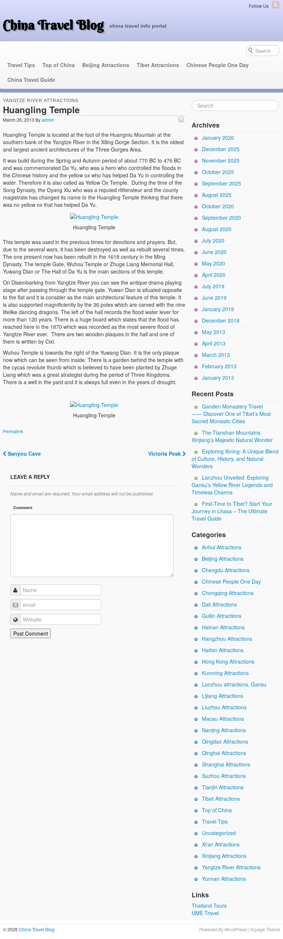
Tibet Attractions (158, 65)
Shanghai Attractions (226, 764)
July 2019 (213, 286)
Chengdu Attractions (225, 570)
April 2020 (214, 274)
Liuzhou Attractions (224, 707)
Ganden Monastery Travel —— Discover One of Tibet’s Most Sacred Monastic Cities (231, 414)
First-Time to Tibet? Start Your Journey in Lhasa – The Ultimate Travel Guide (232, 511)
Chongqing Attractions (228, 593)
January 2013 (218, 377)
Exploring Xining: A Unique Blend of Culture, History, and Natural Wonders (235, 459)
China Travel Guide (31, 79)
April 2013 (214, 343)
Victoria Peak (165, 453)
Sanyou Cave (23, 453)
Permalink (13, 431)
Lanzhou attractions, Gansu (234, 684)
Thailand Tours (209, 905)
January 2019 (218, 309)
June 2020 (214, 251)
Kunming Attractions (225, 673)
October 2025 (218, 171)
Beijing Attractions (105, 65)
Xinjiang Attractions (224, 855)
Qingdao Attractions (225, 741)
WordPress (235, 929)
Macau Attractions (223, 718)
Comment (22, 507)
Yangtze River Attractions (40, 100)
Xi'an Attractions (221, 844)
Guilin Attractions (221, 615)
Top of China (58, 65)
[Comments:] (182, 119)
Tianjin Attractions (223, 787)
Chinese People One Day (217, 65)
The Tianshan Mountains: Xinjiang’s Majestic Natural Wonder (232, 436)
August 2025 (216, 194)
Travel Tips (21, 65)
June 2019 (214, 297)
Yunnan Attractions (224, 878)
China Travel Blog (53, 25)
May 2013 (213, 331)
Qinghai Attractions (224, 753)
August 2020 (216, 229)
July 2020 (213, 240)
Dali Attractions (219, 604)
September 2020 (221, 217)
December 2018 (221, 320)
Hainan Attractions (223, 627)
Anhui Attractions (221, 547)
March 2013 (216, 354)
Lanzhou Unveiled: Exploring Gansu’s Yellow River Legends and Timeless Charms (232, 485)
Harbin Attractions (223, 650)
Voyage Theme (265, 929)
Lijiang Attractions (222, 695)
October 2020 (218, 206)
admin (48, 119)
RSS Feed (275, 4)
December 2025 (221, 149)
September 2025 (221, 183)
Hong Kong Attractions (228, 661)
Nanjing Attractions (224, 730)
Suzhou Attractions (224, 775)
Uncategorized (219, 833)
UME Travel (205, 913)
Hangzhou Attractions (227, 638)
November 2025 (221, 160)
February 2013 (219, 366)
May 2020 (213, 263)
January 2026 (218, 137)
